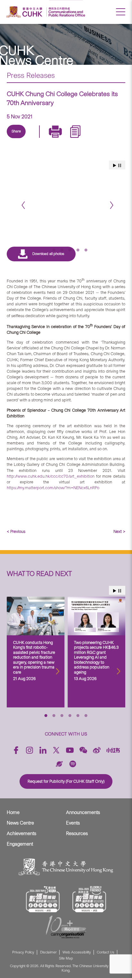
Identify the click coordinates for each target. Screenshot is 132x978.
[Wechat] (83, 750)
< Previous (16, 531)
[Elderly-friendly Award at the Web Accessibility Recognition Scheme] (89, 899)
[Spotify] (73, 764)
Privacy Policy (23, 952)
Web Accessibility (76, 952)
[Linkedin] (19, 139)
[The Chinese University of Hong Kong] (25, 12)
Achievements (21, 833)
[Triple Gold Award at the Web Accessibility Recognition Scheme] (43, 899)
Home (13, 812)
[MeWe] (93, 139)
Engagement (20, 844)
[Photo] (66, 196)
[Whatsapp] (78, 139)
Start (114, 591)
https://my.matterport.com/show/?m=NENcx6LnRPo (53, 487)
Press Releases (31, 75)
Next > (119, 531)
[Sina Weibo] (63, 139)
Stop (119, 591)
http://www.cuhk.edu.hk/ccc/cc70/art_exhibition (51, 476)
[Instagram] (29, 750)
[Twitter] (34, 139)
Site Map (66, 958)
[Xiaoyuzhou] (59, 764)
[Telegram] (48, 139)
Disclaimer (48, 952)
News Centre (20, 823)
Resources (77, 833)
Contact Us (105, 952)
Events (73, 823)
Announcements (83, 812)
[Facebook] (16, 750)
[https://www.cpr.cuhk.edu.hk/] (65, 12)
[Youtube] (70, 750)
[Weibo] (97, 750)
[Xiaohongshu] (113, 750)
